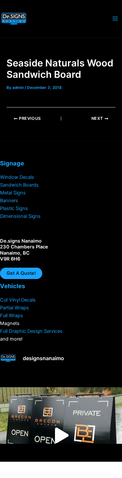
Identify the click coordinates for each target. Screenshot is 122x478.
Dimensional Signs (20, 216)
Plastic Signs (14, 208)
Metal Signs (13, 193)
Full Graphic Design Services (31, 331)
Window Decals (17, 177)
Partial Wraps (14, 308)
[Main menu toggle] (115, 18)
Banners (9, 201)
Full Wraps (11, 315)
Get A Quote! (21, 273)
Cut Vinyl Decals (18, 300)
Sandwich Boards (19, 185)
